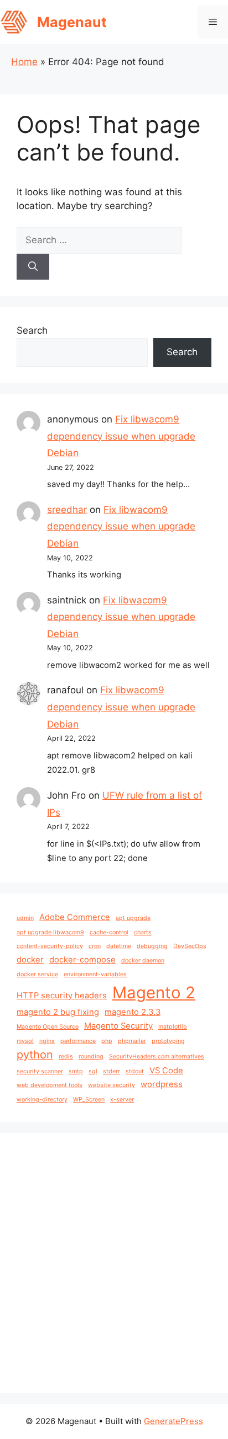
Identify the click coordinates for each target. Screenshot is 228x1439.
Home (24, 61)
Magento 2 (153, 992)
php (106, 1041)
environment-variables (95, 974)
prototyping (168, 1041)
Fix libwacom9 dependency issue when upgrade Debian (121, 436)
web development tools (49, 1085)
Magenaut (72, 22)
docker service (37, 974)
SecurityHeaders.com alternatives (156, 1056)
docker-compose (82, 960)
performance (78, 1041)
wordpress (162, 1084)
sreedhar (67, 509)
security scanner (40, 1071)
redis (66, 1056)
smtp (76, 1071)
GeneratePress (173, 1421)
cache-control (109, 932)
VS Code (166, 1071)
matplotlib (172, 1026)
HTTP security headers (62, 996)
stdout (135, 1071)
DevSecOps (189, 946)
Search (32, 330)
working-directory (42, 1099)
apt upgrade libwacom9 (50, 932)
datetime (118, 946)
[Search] (33, 267)
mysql (25, 1041)
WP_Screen (89, 1099)
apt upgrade (133, 918)
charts (143, 932)
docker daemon (142, 960)
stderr (111, 1071)
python (35, 1054)
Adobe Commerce (74, 917)
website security (111, 1085)
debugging (152, 946)
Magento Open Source (48, 1026)
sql (93, 1071)
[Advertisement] (114, 1263)
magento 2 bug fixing (58, 1012)
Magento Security (118, 1026)
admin (25, 918)
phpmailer (132, 1041)
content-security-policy (50, 946)
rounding (91, 1056)
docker (30, 960)
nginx (47, 1041)
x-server (122, 1099)
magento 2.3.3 (132, 1012)
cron (95, 946)
